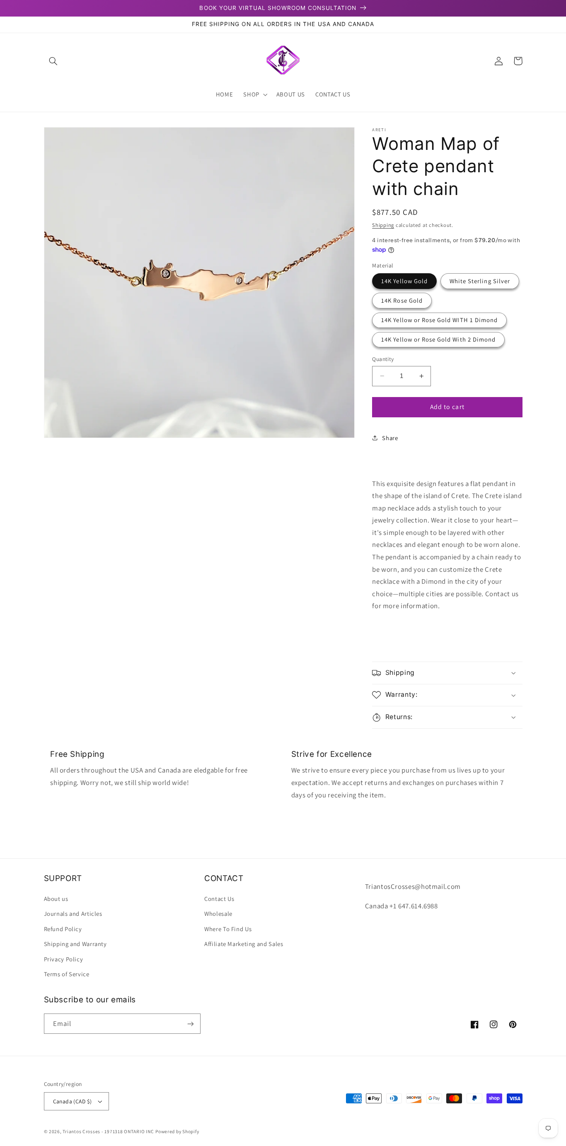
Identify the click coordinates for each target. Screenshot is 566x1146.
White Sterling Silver (480, 281)
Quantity (383, 359)
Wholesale (218, 913)
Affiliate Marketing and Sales (243, 944)
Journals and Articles (73, 913)
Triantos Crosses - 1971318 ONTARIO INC (108, 1131)
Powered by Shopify (177, 1131)
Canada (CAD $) (72, 1101)
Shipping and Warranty (75, 944)
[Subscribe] (190, 1024)
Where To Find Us (228, 929)
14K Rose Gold (402, 300)
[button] (53, 60)
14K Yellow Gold (404, 281)
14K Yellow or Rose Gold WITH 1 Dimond (439, 320)
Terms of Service (66, 974)
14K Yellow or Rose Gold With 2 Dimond (438, 339)
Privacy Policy (63, 959)
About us (56, 899)
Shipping (383, 225)
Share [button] (390, 438)
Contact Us (219, 899)
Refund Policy (63, 929)
